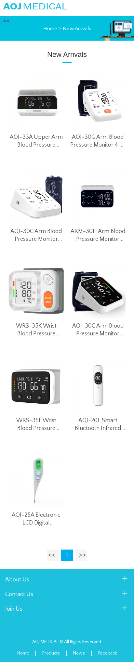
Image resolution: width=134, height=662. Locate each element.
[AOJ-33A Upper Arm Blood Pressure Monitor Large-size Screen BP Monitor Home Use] (36, 102)
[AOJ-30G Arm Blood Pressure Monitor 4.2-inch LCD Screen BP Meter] (98, 102)
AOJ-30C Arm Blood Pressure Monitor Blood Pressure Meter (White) (36, 235)
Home (50, 29)
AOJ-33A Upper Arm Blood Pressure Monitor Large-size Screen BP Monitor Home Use (36, 141)
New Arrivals (77, 29)
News (79, 653)
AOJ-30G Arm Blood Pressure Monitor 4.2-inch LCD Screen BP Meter (97, 141)
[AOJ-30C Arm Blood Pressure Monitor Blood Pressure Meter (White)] (36, 197)
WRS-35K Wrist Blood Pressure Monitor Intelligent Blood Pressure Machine (36, 330)
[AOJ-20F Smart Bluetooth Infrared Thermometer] (98, 385)
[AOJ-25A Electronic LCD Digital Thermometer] (36, 480)
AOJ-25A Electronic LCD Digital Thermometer (36, 519)
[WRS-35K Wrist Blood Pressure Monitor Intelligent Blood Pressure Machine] (36, 291)
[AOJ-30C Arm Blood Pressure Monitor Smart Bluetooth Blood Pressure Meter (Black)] (98, 291)
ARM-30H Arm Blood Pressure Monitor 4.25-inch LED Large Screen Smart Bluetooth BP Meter (98, 235)
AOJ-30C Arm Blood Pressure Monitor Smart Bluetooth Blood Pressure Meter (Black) (98, 330)
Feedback (107, 653)
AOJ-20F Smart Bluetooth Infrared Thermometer (98, 424)
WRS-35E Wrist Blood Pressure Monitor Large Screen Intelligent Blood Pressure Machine (36, 424)
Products (51, 653)
